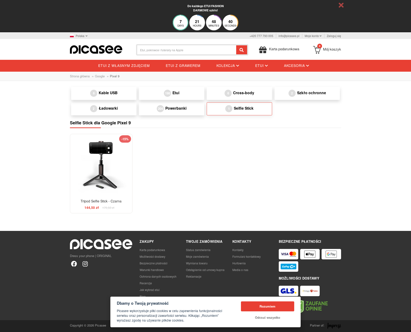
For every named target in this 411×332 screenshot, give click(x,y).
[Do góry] (6, 326)
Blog (143, 296)
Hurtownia (239, 263)
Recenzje (146, 283)
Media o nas (240, 270)
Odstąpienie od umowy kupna (205, 270)
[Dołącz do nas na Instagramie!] (85, 264)
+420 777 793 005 (261, 36)
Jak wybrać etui (150, 290)
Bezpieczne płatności (153, 263)
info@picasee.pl (289, 36)
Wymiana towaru (197, 263)
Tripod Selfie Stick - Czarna (101, 201)
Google (100, 76)
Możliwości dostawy (152, 256)
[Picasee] (96, 49)
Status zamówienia (198, 250)
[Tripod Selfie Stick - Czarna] (101, 165)
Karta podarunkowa (152, 250)
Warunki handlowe (152, 270)
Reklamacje (193, 276)
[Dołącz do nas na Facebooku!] (74, 264)
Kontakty (238, 250)
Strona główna (80, 76)
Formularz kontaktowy (246, 256)
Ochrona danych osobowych (158, 276)
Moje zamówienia (197, 256)
